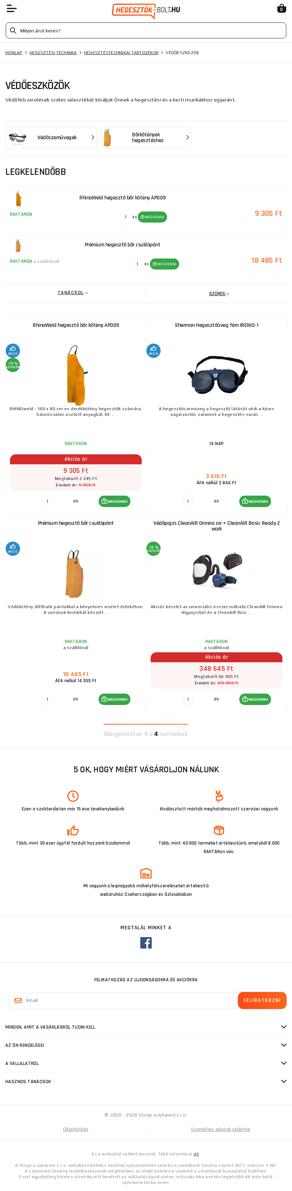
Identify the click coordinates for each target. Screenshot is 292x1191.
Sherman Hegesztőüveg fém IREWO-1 (216, 325)
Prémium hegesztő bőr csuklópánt (76, 523)
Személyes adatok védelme (220, 1129)
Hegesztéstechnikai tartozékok (121, 52)
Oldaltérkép (76, 1129)
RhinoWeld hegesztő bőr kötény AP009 (76, 325)
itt (196, 1153)
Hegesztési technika (53, 52)
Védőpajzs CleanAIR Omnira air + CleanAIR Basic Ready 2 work (216, 526)
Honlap (13, 52)
